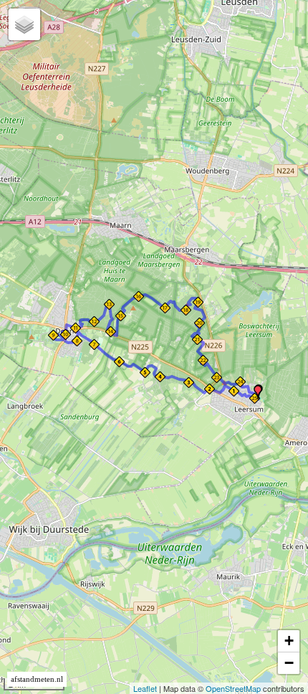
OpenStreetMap (233, 688)
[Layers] (24, 24)
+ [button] (289, 641)
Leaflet (145, 688)
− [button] (289, 663)
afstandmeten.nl (37, 679)
